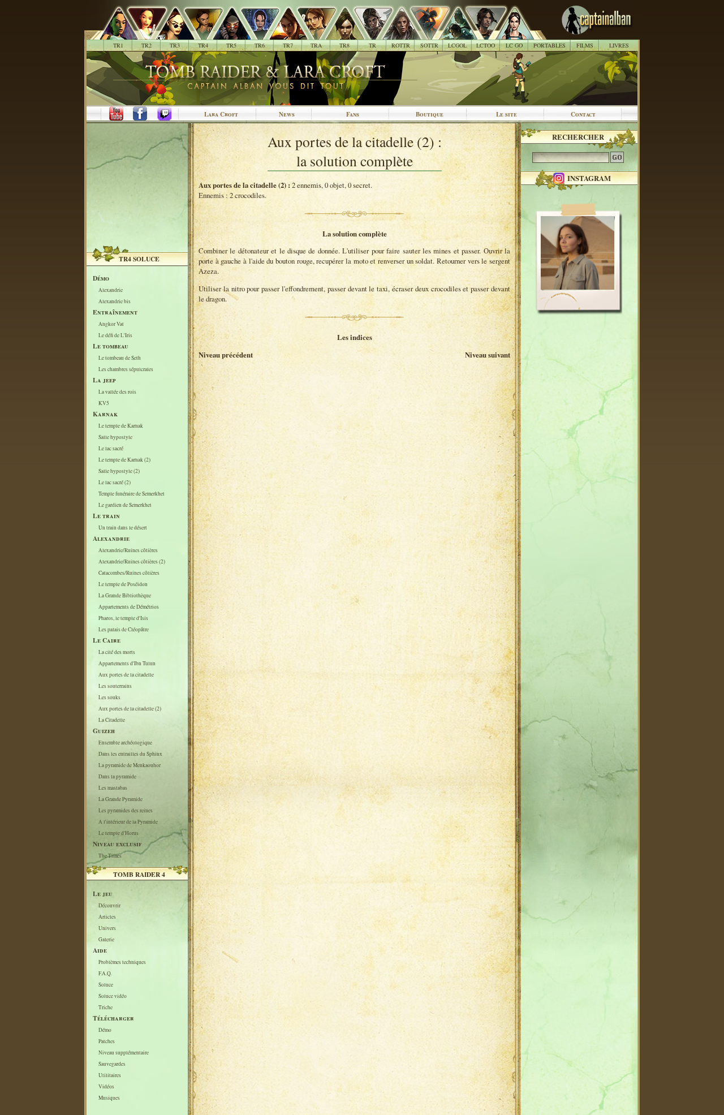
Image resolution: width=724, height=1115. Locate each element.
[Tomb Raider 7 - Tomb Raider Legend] (282, 34)
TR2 (146, 45)
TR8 (344, 45)
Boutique (429, 114)
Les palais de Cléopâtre (123, 629)
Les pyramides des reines (125, 810)
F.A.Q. (105, 973)
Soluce (105, 984)
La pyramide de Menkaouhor (129, 765)
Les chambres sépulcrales (125, 369)
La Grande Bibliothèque (124, 595)
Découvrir (109, 905)
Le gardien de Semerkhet (125, 505)
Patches (106, 1041)
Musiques (109, 1097)
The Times (110, 855)
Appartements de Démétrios (128, 606)
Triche (105, 1007)
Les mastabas (112, 787)
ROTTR (400, 45)
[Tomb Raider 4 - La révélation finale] (197, 34)
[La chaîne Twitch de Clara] (170, 114)
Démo (104, 1030)
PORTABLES (549, 45)
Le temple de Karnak (120, 425)
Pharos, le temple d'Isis (123, 618)
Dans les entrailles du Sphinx (130, 753)
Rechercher (578, 137)
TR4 (203, 45)
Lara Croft (221, 114)
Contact (583, 114)
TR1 (118, 45)
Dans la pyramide (117, 776)
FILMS (584, 45)
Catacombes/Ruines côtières (129, 572)
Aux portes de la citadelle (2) (129, 708)
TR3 (175, 45)
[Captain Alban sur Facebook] (142, 114)
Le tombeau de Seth (119, 357)
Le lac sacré (110, 448)
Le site (506, 114)
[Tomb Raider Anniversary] (310, 34)
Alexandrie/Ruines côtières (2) (131, 561)
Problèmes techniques (122, 962)
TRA (316, 45)
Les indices (354, 337)
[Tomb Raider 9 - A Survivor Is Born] (367, 34)
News (287, 114)
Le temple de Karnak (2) (124, 459)
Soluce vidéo (112, 996)
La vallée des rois (117, 391)
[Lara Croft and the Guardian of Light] (451, 34)
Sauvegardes (112, 1063)
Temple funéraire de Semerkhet (131, 493)
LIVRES (619, 45)
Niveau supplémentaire (123, 1052)
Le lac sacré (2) (114, 482)
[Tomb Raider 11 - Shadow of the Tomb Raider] (423, 34)
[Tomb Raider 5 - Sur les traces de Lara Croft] (225, 34)
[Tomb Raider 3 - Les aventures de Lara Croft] (169, 34)
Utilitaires (109, 1075)
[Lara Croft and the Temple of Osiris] (480, 34)
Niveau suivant (487, 355)
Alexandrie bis (114, 301)
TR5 (231, 45)
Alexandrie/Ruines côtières (128, 550)
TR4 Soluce (139, 259)
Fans (352, 114)
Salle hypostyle (115, 437)
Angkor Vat (111, 324)
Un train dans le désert (122, 527)
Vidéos (106, 1086)
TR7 (288, 45)
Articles (107, 916)
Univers (107, 928)
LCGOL (457, 45)
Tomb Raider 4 (139, 874)
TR (372, 45)
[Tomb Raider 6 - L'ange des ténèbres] (253, 34)
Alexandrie (110, 290)
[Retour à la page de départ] (578, 34)
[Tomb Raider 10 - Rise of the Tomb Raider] (395, 34)
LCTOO (485, 45)
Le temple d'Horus (118, 833)
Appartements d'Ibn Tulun (127, 663)
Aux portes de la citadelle (126, 674)
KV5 (103, 403)
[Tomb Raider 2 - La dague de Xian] (140, 34)
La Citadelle (111, 720)
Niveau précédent (226, 355)
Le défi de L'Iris (115, 335)
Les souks (109, 697)
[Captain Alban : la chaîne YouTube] (113, 114)
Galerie (106, 939)
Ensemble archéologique (125, 742)
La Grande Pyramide (120, 799)
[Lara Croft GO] (508, 34)
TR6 (260, 45)
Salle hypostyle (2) (119, 471)
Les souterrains (115, 686)
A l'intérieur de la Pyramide (128, 821)
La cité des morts (116, 652)
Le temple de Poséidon (123, 584)
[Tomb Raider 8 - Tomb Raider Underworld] (338, 34)
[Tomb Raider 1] (116, 34)
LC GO (514, 45)
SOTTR (429, 45)
